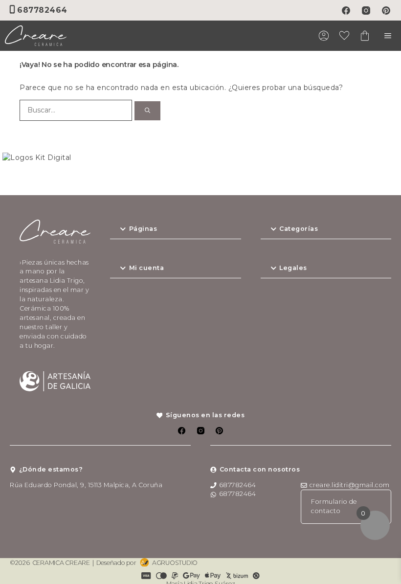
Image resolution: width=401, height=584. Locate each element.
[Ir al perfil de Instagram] (366, 10)
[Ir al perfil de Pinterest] (386, 10)
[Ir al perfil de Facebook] (346, 10)
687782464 (42, 10)
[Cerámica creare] (36, 36)
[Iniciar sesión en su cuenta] (324, 37)
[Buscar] (147, 110)
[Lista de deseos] (344, 37)
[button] (175, 229)
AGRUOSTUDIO (175, 562)
